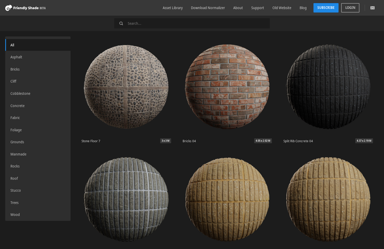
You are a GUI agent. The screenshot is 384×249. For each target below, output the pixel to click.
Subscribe (326, 7)
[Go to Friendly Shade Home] (25, 8)
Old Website (281, 7)
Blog (303, 7)
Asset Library (173, 7)
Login (350, 7)
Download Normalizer (208, 7)
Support (257, 7)
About (238, 7)
